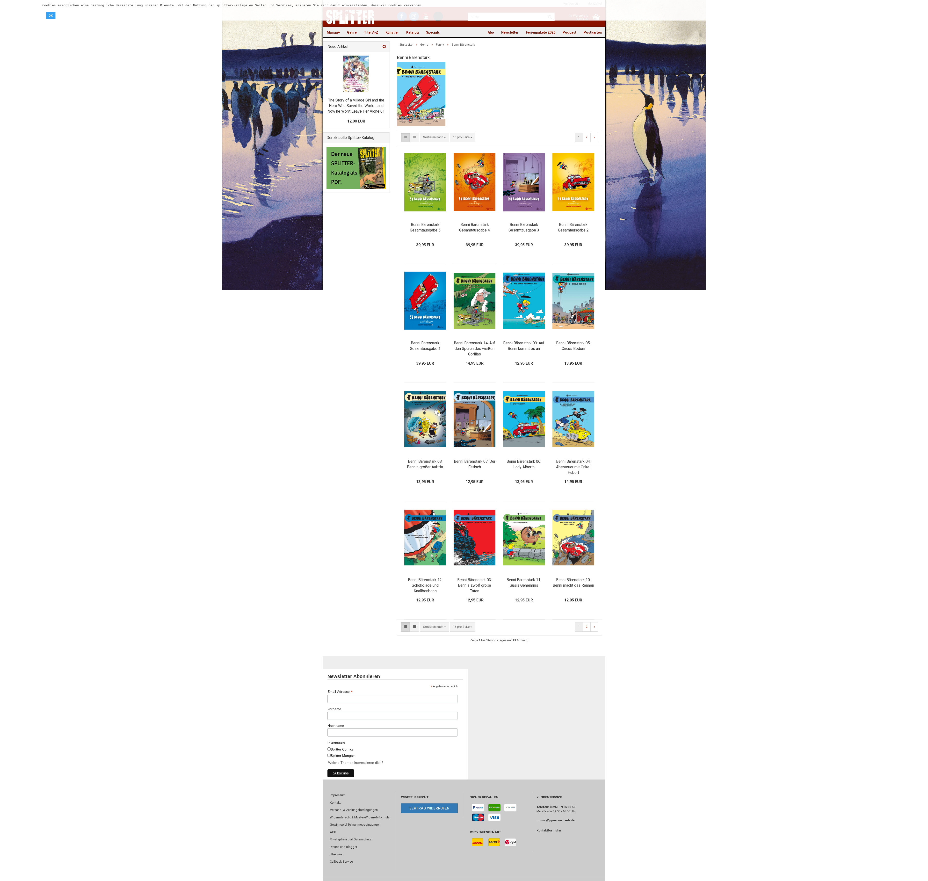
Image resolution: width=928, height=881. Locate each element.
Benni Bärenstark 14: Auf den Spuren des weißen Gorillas (474, 348)
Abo (491, 32)
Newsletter (510, 32)
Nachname (335, 726)
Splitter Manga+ (343, 756)
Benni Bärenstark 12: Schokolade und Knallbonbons (425, 585)
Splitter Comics (342, 749)
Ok (51, 15)
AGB (333, 832)
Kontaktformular (549, 830)
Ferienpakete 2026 (540, 32)
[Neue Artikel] (384, 47)
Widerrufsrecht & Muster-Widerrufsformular (360, 817)
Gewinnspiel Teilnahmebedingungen (355, 824)
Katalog (412, 32)
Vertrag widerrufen (429, 808)
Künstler (392, 32)
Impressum (338, 795)
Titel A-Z (371, 32)
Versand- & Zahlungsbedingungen (354, 810)
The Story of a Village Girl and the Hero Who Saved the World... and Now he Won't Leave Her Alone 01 (356, 106)
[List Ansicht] (414, 137)
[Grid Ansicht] (405, 137)
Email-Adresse (340, 691)
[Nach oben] (914, 874)
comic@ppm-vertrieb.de (555, 820)
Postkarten (593, 32)
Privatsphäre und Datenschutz (350, 839)
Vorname (334, 709)
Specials (433, 32)
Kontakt (335, 802)
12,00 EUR (356, 121)
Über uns (336, 854)
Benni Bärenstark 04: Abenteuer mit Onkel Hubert (573, 467)
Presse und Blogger (343, 847)
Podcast (569, 32)
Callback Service (341, 861)
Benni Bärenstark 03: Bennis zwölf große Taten (474, 585)
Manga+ (333, 32)
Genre (352, 32)
